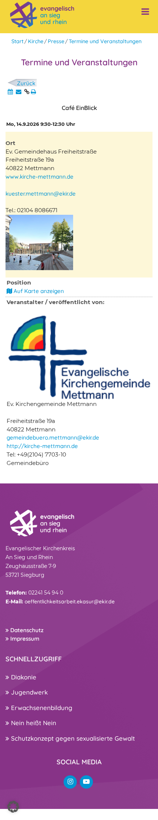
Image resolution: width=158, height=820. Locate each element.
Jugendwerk (28, 692)
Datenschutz (26, 630)
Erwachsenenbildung (40, 708)
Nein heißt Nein (32, 723)
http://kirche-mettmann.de (42, 445)
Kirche (35, 41)
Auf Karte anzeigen (38, 290)
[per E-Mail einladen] (18, 91)
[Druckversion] (33, 91)
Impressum (24, 638)
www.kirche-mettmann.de (39, 176)
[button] (13, 806)
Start (17, 41)
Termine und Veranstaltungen (105, 41)
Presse (56, 41)
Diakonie (22, 677)
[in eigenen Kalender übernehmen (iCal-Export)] (10, 91)
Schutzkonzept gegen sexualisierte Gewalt (72, 738)
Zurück (26, 83)
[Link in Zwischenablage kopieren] (26, 91)
